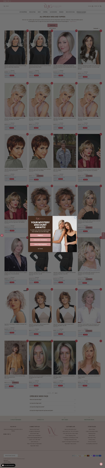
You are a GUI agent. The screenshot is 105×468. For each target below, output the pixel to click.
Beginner (40, 235)
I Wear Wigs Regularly (40, 244)
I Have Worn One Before (40, 240)
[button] (8, 465)
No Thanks (40, 248)
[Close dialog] (75, 217)
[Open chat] (101, 464)
